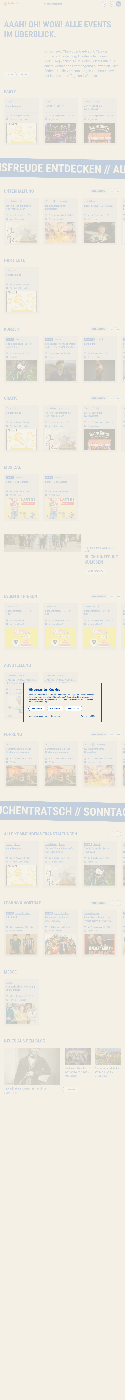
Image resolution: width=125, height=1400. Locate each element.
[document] (62, 702)
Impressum (56, 716)
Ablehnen (55, 708)
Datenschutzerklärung (37, 716)
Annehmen (36, 708)
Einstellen (73, 708)
